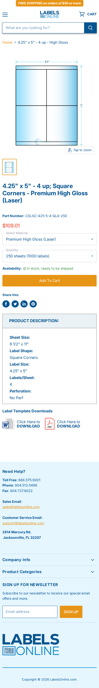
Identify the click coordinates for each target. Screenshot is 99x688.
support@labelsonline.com (23, 523)
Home (7, 42)
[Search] (90, 27)
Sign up (71, 612)
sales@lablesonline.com (21, 507)
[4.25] (9, 167)
